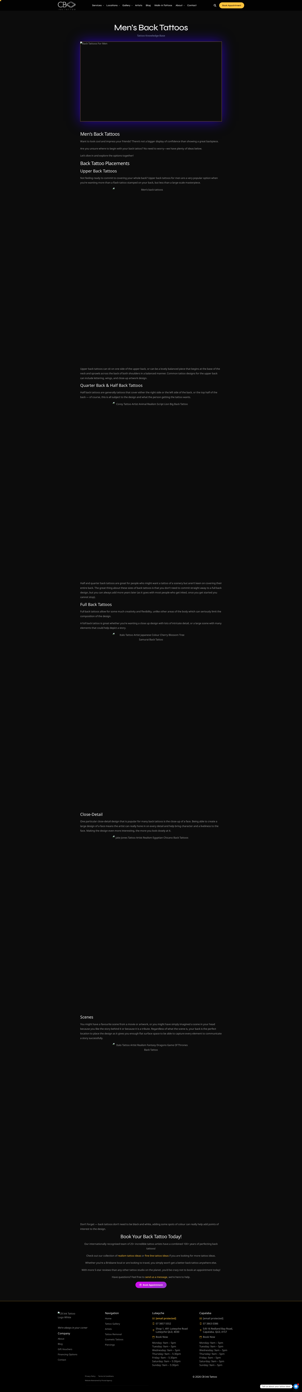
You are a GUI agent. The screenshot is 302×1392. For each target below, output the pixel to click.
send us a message (156, 1277)
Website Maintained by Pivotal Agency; (98, 1380)
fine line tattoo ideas (157, 1255)
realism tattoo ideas (129, 1255)
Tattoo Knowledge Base (151, 35)
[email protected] (166, 1318)
